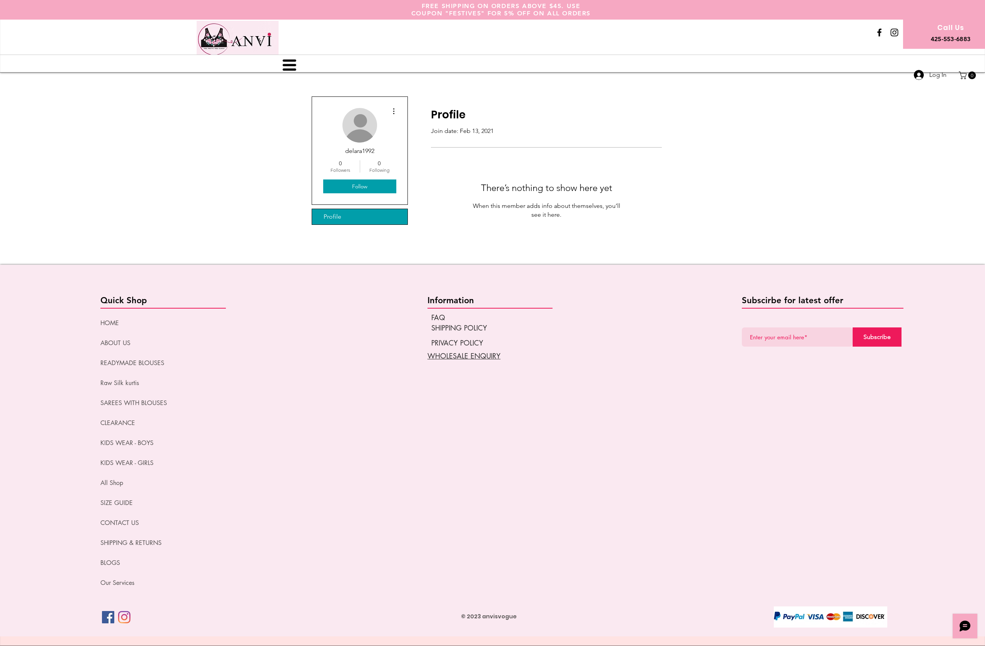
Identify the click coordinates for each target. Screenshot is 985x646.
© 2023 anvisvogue (489, 616)
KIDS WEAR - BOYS (127, 443)
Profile (332, 216)
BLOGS (110, 563)
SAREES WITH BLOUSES (133, 403)
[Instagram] (124, 617)
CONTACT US (119, 523)
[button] (968, 75)
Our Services (117, 583)
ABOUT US (115, 343)
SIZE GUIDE (116, 503)
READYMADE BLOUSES (132, 363)
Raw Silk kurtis (119, 383)
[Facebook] (108, 617)
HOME (109, 323)
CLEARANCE (117, 423)
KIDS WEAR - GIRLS (127, 463)
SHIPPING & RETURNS (131, 543)
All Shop (111, 483)
